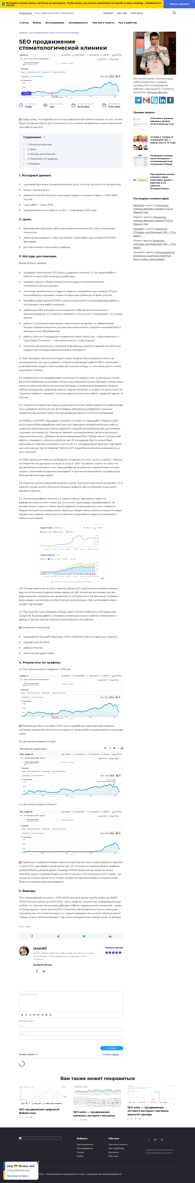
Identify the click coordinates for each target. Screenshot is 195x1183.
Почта (22, 1033)
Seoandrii (138, 205)
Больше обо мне (157, 92)
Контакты (137, 13)
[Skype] (154, 100)
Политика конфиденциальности (159, 1150)
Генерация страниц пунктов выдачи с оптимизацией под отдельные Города (161, 159)
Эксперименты (78, 22)
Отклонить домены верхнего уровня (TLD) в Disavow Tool (162, 121)
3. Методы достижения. (41, 154)
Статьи (24, 22)
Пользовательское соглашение (158, 1153)
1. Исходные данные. (39, 144)
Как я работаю (128, 22)
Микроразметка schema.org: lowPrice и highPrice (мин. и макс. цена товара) (154, 256)
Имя (21, 1026)
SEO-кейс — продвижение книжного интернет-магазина (94, 1114)
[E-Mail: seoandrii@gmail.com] (146, 100)
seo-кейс (25, 926)
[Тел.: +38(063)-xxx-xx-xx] (138, 100)
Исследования (54, 22)
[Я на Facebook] (170, 100)
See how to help (17, 1176)
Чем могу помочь (103, 22)
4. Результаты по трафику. (42, 158)
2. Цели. (32, 149)
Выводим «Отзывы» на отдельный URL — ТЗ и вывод (154, 232)
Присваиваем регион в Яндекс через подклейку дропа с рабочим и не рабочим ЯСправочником (162, 181)
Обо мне (122, 13)
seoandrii (40, 948)
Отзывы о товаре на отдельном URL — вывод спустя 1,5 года (163, 140)
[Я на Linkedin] (162, 100)
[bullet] (42, 1015)
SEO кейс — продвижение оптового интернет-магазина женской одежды (147, 1111)
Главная (108, 13)
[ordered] (38, 1015)
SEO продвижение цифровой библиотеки (39, 1111)
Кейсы (37, 22)
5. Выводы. (33, 163)
